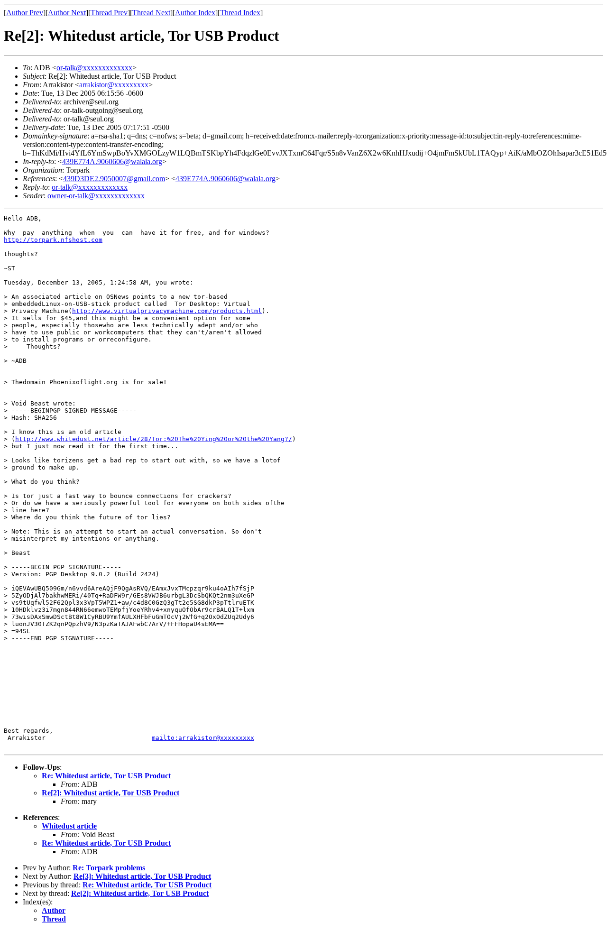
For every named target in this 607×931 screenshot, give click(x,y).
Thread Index (240, 13)
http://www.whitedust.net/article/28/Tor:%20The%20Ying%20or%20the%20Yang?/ (153, 438)
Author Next (67, 13)
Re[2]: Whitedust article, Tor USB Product (110, 793)
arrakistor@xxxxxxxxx (113, 85)
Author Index (195, 13)
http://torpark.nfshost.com (53, 239)
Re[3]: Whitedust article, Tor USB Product (142, 876)
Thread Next (151, 13)
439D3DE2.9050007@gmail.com (114, 179)
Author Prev (24, 13)
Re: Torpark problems (109, 868)
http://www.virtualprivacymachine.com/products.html (167, 310)
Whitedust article (69, 826)
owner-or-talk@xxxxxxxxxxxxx (96, 196)
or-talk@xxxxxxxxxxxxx (94, 68)
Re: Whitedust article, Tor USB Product (106, 776)
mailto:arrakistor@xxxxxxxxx (203, 737)
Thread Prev (109, 13)
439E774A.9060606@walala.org (112, 161)
